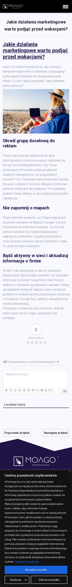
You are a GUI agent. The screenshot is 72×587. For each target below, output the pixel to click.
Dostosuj (15, 579)
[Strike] (19, 390)
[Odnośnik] (42, 390)
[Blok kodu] (37, 390)
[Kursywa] (10, 390)
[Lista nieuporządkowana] (28, 390)
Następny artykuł (56, 433)
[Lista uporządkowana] (24, 390)
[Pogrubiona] (6, 390)
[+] (51, 390)
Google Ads (28, 299)
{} (46, 390)
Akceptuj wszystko (36, 569)
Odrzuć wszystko (49, 579)
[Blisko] (69, 472)
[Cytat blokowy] (33, 390)
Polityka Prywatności (27, 561)
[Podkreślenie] (15, 390)
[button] (65, 6)
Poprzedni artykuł (16, 433)
